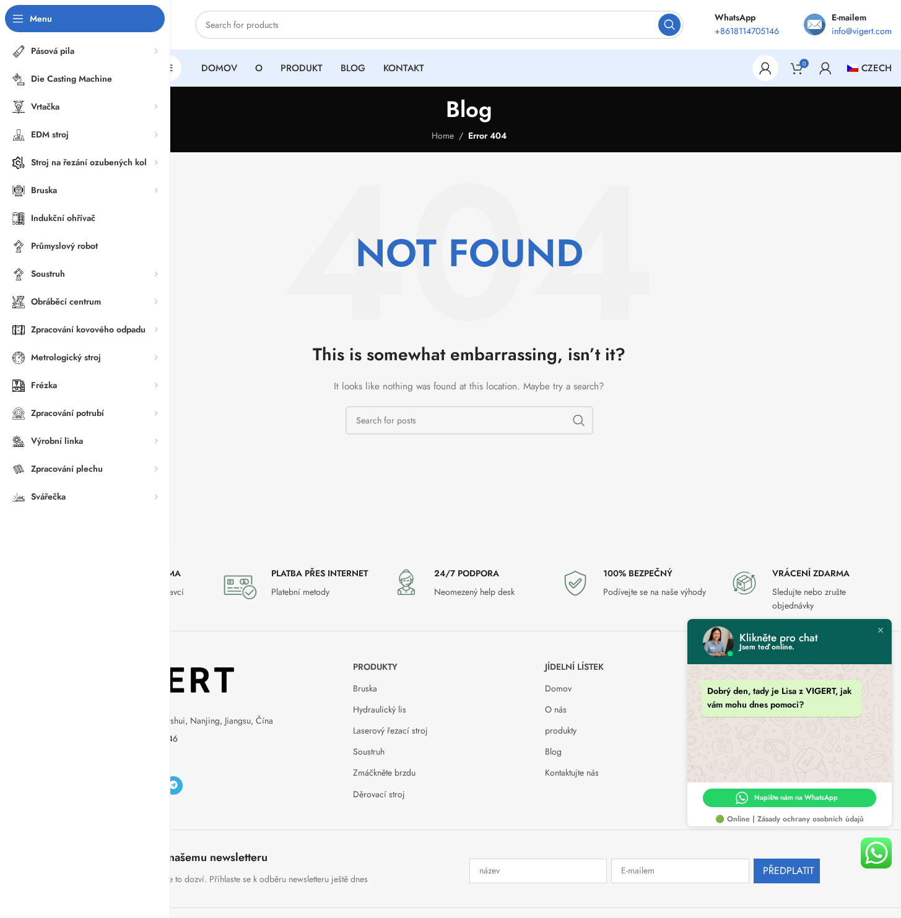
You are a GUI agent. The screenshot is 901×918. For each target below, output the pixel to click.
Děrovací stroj (379, 794)
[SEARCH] (669, 25)
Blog (553, 751)
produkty (375, 666)
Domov (558, 688)
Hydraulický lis (379, 709)
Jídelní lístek (574, 666)
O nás (556, 709)
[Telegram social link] (173, 785)
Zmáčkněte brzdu (384, 772)
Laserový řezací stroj (390, 730)
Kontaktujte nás (572, 772)
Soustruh (369, 751)
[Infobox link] (300, 586)
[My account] (765, 68)
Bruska (365, 688)
